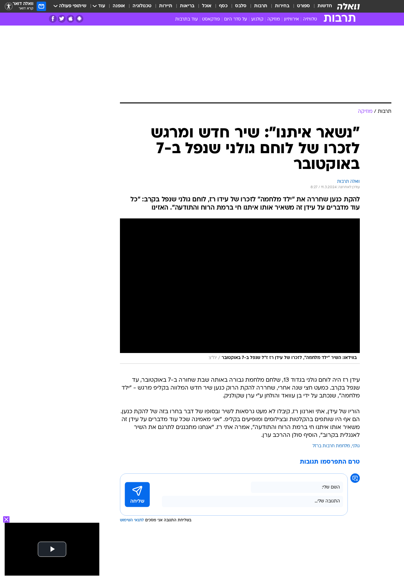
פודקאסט (211, 19)
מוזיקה (273, 19)
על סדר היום (235, 19)
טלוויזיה (310, 19)
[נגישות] (9, 6)
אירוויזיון (291, 19)
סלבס (241, 6)
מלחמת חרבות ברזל (331, 446)
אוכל (206, 6)
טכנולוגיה (142, 6)
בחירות (282, 6)
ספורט (303, 6)
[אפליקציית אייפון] (70, 19)
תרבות (260, 6)
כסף (223, 6)
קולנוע (257, 19)
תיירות (165, 6)
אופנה (119, 6)
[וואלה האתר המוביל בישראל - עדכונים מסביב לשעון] (348, 6)
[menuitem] (321, 6)
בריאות (187, 6)
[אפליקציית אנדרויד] (79, 19)
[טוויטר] (62, 19)
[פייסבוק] (53, 19)
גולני (356, 446)
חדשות (325, 6)
